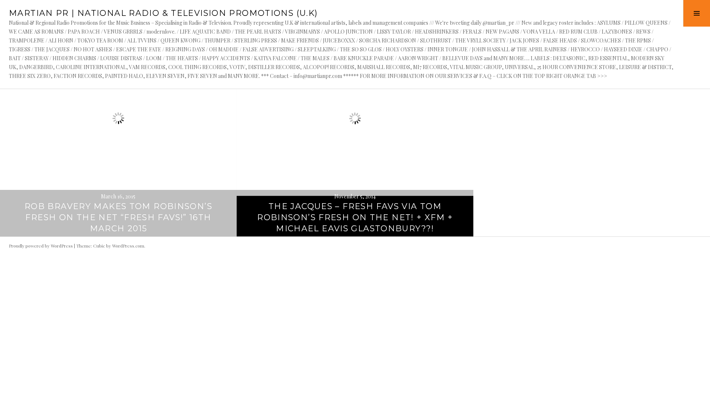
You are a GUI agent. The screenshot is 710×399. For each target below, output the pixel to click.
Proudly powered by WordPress (41, 246)
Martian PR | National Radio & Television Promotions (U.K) (163, 13)
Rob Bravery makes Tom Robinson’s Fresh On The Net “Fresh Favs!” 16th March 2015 (118, 217)
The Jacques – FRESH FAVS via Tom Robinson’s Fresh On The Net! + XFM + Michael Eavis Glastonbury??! (355, 217)
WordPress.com (128, 246)
